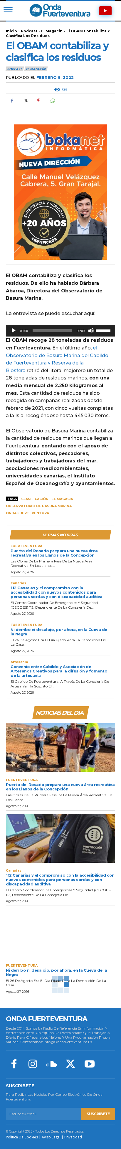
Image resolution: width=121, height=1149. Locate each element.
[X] (25, 100)
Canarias (18, 583)
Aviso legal (51, 1137)
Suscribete (98, 1114)
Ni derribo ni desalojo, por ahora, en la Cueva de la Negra (59, 631)
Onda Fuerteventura (27, 513)
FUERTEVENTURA (26, 546)
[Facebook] (12, 100)
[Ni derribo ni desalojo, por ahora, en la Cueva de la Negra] (60, 933)
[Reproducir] (13, 331)
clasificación (34, 499)
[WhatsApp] (52, 100)
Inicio (11, 31)
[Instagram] (33, 1065)
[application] (60, 331)
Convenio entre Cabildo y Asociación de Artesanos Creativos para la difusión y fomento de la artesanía (59, 671)
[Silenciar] (91, 331)
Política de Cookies (22, 1137)
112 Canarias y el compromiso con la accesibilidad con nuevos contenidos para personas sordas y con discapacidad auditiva (56, 592)
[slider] (104, 330)
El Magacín (52, 31)
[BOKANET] (60, 192)
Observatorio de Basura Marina (39, 506)
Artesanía (19, 662)
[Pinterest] (39, 100)
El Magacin (62, 499)
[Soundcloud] (52, 1065)
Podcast (29, 31)
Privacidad (73, 1137)
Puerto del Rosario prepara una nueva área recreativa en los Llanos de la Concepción (54, 552)
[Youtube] (90, 1065)
